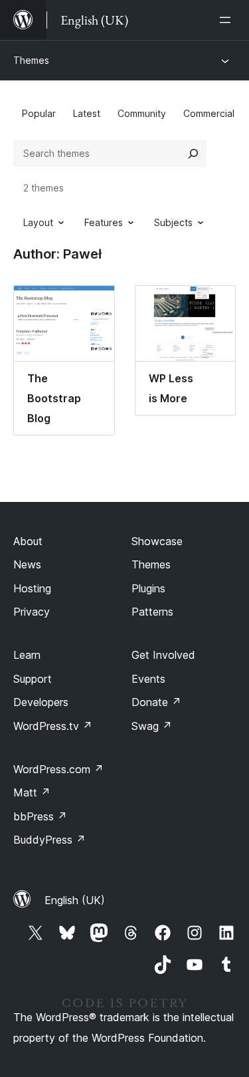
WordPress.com (58, 769)
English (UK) (74, 900)
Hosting (32, 588)
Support (32, 678)
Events (148, 678)
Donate (156, 702)
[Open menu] (228, 20)
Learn (27, 654)
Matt (31, 792)
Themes (31, 60)
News (27, 564)
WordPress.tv (52, 726)
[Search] (193, 153)
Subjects (173, 222)
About (27, 541)
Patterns (152, 611)
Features (103, 222)
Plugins (148, 588)
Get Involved (163, 654)
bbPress (40, 816)
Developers (40, 702)
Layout (38, 222)
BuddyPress (49, 839)
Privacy (31, 611)
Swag (151, 726)
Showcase (157, 541)
